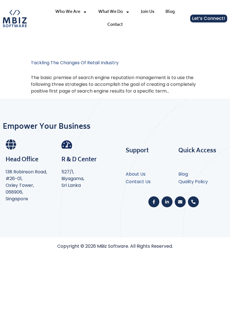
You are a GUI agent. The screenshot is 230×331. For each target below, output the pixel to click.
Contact (115, 24)
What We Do (110, 11)
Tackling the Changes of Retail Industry (75, 62)
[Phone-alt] (193, 201)
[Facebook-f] (153, 201)
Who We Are (67, 11)
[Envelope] (180, 201)
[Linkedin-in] (167, 201)
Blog (170, 11)
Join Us (147, 11)
